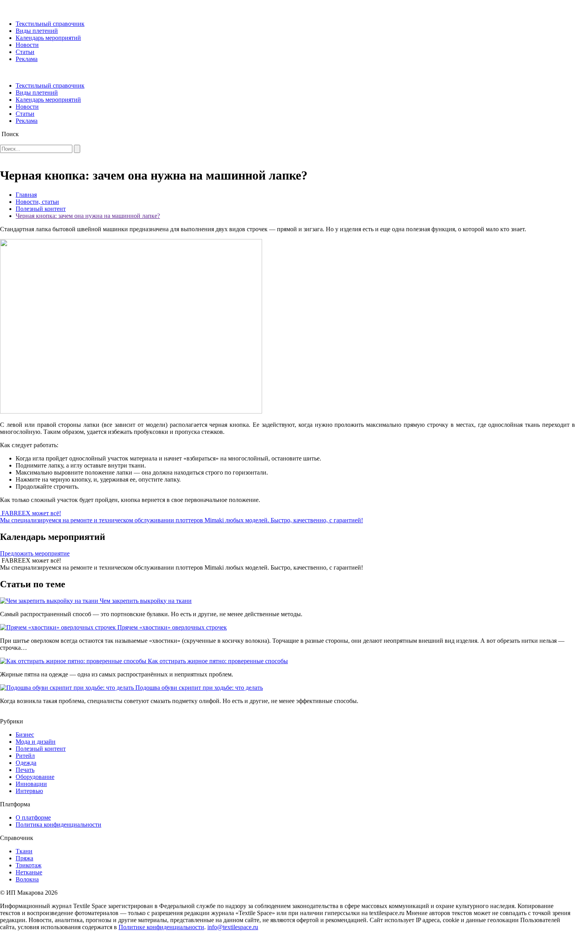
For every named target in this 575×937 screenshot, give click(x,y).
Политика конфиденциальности (58, 824)
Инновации (31, 784)
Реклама (27, 59)
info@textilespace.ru (232, 927)
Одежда (26, 762)
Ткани (24, 851)
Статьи (25, 52)
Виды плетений (37, 30)
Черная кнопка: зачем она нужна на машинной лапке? (88, 215)
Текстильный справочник (50, 23)
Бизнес (25, 734)
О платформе (33, 817)
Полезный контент (41, 208)
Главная (26, 194)
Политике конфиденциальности (161, 927)
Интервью (29, 791)
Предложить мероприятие (35, 553)
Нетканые (29, 872)
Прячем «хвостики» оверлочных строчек (172, 627)
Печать (25, 769)
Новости (27, 44)
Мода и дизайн (36, 741)
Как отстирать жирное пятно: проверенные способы (218, 661)
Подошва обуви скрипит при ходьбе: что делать (199, 687)
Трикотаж (28, 865)
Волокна (27, 879)
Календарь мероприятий (48, 37)
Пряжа (24, 858)
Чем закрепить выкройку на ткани (146, 600)
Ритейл (25, 755)
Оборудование (35, 776)
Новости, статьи (37, 201)
